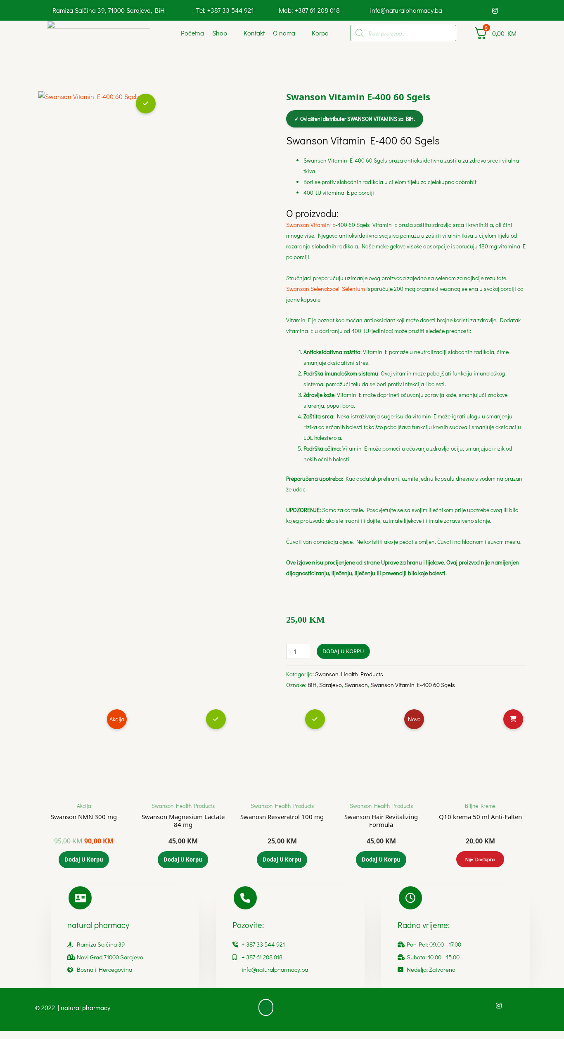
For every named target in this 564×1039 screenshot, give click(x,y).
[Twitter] (509, 10)
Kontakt (254, 32)
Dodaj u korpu (343, 651)
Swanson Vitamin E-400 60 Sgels (412, 685)
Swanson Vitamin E (310, 225)
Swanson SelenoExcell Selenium (325, 289)
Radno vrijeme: (424, 924)
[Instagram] (495, 10)
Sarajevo (330, 685)
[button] (265, 1007)
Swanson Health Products (349, 674)
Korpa (320, 32)
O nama (284, 32)
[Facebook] (481, 10)
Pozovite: (248, 924)
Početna (192, 32)
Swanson (356, 685)
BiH (312, 685)
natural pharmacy (98, 924)
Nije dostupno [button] (480, 859)
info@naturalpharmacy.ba (406, 10)
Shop (219, 32)
